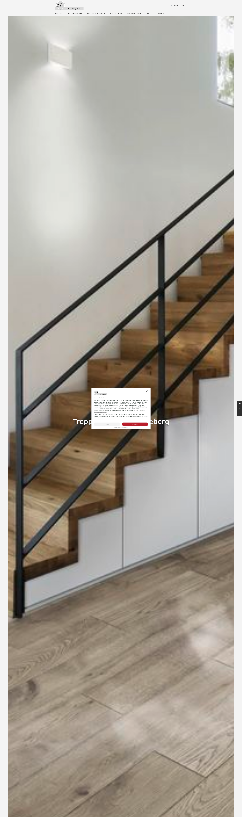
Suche (170, 5)
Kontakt (176, 5)
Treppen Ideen (116, 13)
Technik (160, 13)
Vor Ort (149, 13)
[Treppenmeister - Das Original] (69, 5)
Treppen (58, 13)
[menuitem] (183, 5)
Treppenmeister (134, 13)
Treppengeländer (74, 13)
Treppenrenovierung (96, 13)
